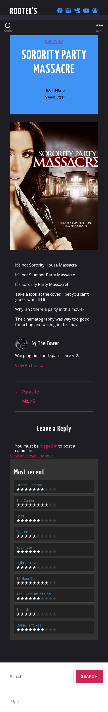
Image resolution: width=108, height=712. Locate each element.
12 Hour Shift (27, 578)
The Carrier (25, 500)
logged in (48, 446)
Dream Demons (29, 484)
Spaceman (24, 531)
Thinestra (24, 609)
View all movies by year (31, 456)
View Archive (29, 365)
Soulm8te (24, 547)
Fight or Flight (27, 562)
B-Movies (54, 41)
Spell (20, 516)
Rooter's (23, 12)
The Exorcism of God (33, 594)
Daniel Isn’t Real (29, 625)
